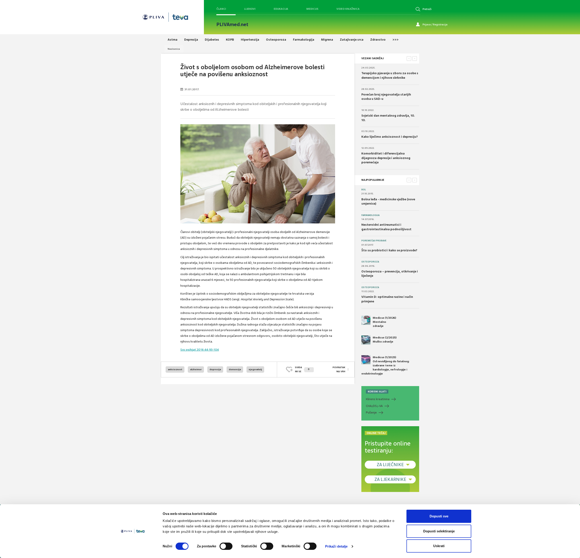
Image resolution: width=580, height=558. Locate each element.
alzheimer (196, 369)
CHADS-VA (374, 406)
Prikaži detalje (336, 546)
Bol (363, 189)
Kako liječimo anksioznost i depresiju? (389, 137)
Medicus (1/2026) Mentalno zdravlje (384, 322)
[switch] (226, 546)
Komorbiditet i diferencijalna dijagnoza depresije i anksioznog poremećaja (385, 158)
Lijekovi (250, 8)
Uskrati (439, 546)
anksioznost (175, 369)
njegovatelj (255, 369)
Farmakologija (370, 215)
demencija (235, 369)
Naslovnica (174, 48)
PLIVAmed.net (232, 24)
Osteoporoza (370, 261)
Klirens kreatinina (377, 399)
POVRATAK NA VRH (339, 369)
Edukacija (281, 8)
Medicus (312, 8)
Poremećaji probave (374, 240)
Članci (221, 8)
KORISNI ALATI (377, 391)
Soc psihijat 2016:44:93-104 (199, 350)
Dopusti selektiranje (439, 531)
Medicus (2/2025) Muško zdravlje (384, 339)
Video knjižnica (348, 8)
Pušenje (371, 412)
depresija (215, 369)
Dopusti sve (439, 516)
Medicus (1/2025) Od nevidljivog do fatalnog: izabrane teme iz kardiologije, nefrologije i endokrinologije (385, 365)
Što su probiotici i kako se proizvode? (389, 250)
